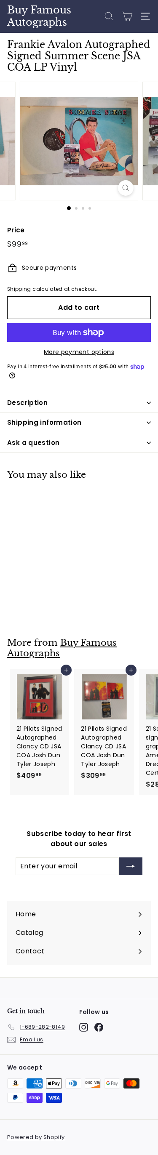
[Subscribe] (130, 866)
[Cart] (127, 16)
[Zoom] (126, 188)
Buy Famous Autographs (39, 16)
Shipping (19, 289)
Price (16, 230)
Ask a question (33, 442)
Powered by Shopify (35, 1137)
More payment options (79, 352)
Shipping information (44, 422)
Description (27, 402)
